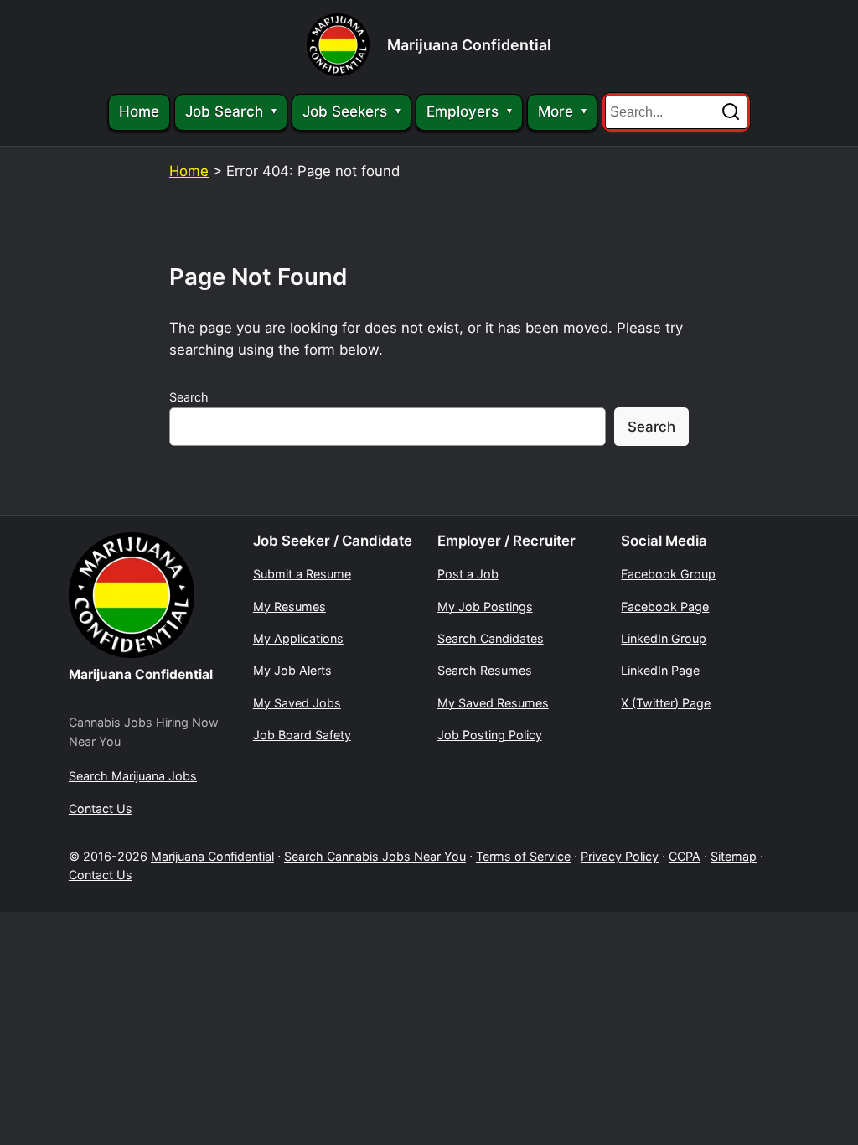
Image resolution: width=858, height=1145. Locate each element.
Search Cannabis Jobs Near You (375, 856)
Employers (462, 111)
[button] (730, 112)
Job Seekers (344, 111)
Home (139, 111)
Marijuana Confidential (469, 45)
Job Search (224, 111)
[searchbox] (676, 112)
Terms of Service (523, 856)
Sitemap (734, 856)
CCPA (684, 856)
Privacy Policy (620, 856)
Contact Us (100, 875)
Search (189, 397)
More (555, 111)
